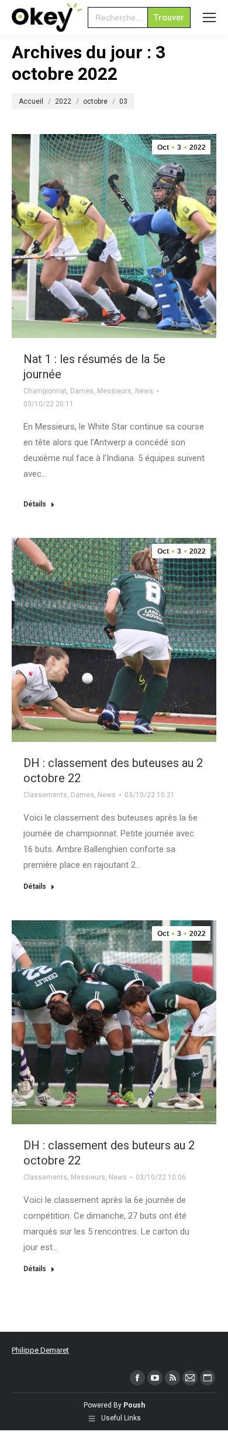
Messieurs (114, 391)
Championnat (45, 391)
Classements (45, 795)
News (144, 391)
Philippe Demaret (40, 1350)
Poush (134, 1405)
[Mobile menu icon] (209, 17)
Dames (82, 391)
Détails (34, 504)
